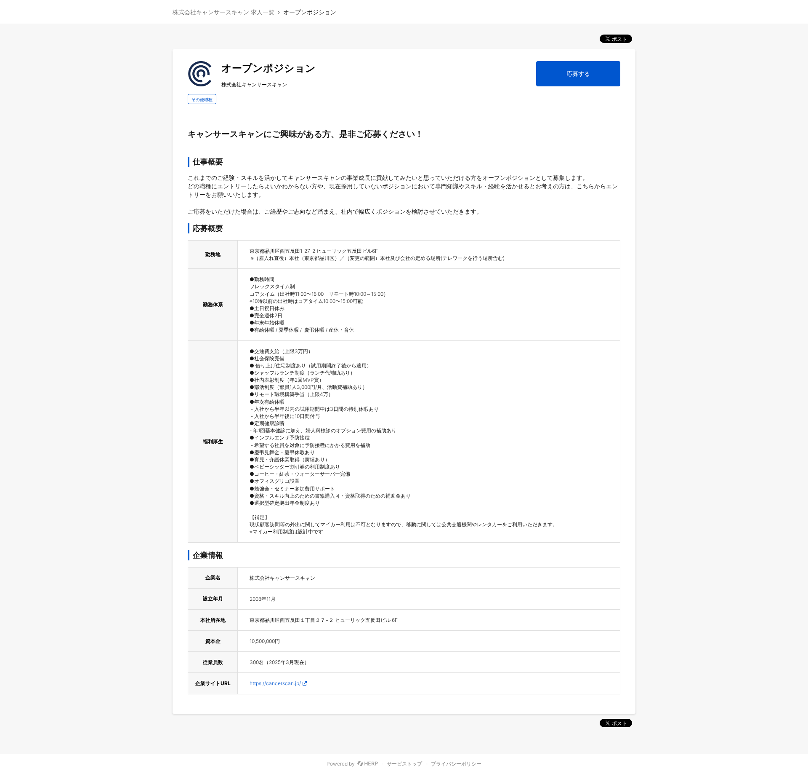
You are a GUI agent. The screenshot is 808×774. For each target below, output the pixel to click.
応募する (578, 73)
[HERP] (367, 764)
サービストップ (404, 763)
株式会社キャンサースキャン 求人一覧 (223, 12)
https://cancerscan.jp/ (275, 683)
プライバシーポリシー (456, 763)
